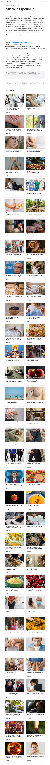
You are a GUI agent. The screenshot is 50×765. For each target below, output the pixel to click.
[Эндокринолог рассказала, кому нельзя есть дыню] (14, 543)
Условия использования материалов (31, 764)
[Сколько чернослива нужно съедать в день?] (14, 313)
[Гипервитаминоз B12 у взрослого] (35, 710)
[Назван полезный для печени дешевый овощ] (35, 480)
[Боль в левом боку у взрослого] (35, 522)
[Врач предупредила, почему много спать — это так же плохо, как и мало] (14, 334)
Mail (2, 764)
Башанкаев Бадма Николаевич (19, 42)
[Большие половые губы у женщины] (35, 104)
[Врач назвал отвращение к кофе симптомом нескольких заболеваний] (35, 647)
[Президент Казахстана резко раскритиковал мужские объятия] (14, 271)
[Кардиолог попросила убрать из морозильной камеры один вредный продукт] (14, 229)
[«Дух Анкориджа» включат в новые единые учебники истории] (14, 689)
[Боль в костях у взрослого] (14, 647)
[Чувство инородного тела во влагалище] (35, 292)
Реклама (11, 764)
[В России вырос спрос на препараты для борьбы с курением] (35, 313)
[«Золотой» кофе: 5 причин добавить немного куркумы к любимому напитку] (35, 626)
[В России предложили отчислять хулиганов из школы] (14, 459)
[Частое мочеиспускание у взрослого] (14, 605)
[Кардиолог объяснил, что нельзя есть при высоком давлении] (35, 250)
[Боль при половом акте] (14, 187)
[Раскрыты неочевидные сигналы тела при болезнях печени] (35, 146)
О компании (6, 764)
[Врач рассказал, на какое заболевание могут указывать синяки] (14, 166)
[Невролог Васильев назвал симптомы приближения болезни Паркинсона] (14, 710)
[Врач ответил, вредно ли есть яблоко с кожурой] (35, 375)
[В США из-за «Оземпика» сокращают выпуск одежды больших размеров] (35, 187)
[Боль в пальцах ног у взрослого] (35, 668)
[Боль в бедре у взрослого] (35, 459)
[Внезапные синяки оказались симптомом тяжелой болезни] (14, 125)
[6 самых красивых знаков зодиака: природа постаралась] (35, 417)
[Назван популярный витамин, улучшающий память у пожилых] (35, 208)
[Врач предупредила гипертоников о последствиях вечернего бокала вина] (14, 668)
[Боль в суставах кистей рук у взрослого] (14, 417)
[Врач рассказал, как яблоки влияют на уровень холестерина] (35, 166)
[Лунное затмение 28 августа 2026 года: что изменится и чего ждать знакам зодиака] (14, 501)
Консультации (9, 5)
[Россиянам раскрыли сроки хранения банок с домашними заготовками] (14, 731)
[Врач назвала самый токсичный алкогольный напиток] (35, 731)
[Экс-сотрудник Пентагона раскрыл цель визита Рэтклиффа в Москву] (14, 480)
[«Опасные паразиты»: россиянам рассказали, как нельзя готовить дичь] (35, 229)
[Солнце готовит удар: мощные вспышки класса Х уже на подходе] (14, 752)
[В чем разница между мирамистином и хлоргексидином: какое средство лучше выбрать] (35, 605)
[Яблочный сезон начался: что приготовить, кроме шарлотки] (35, 334)
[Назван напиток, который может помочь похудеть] (35, 271)
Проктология (16, 5)
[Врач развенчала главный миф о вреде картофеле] (14, 564)
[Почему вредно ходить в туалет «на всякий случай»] (35, 564)
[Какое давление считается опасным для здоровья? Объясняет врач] (14, 104)
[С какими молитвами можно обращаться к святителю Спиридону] (14, 355)
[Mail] (4, 1)
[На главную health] (8, 1)
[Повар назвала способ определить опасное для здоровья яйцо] (14, 208)
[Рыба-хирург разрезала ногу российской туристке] (14, 396)
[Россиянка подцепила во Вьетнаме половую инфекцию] (35, 125)
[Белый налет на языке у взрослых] (35, 752)
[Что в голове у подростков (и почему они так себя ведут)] (14, 250)
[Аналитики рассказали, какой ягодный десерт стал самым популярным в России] (35, 584)
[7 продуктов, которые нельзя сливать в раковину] (14, 438)
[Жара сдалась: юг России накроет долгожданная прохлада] (35, 355)
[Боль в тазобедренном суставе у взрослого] (35, 438)
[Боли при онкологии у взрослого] (35, 689)
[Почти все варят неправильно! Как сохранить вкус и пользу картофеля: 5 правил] (14, 584)
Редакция (21, 764)
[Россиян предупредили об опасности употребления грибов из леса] (35, 543)
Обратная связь (42, 764)
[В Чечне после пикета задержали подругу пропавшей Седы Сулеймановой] (14, 146)
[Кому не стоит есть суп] (35, 501)
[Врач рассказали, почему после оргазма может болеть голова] (14, 292)
